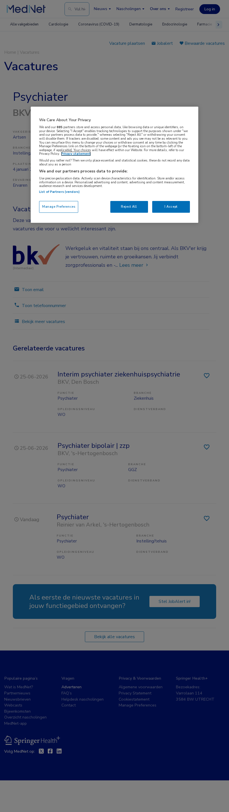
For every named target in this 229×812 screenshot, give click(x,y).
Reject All (129, 206)
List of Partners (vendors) (59, 191)
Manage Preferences (58, 206)
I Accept (171, 206)
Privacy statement (76, 153)
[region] (114, 165)
